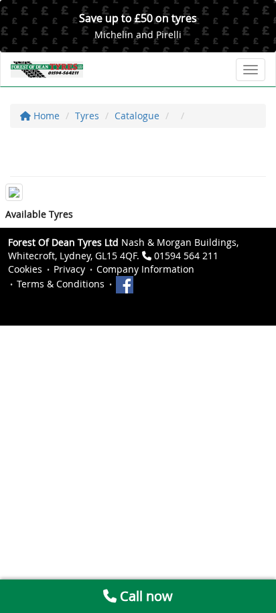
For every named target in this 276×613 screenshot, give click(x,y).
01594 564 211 (186, 255)
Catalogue (137, 115)
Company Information (145, 269)
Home (45, 115)
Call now (145, 596)
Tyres (87, 115)
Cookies (25, 269)
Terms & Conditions (61, 283)
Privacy (69, 269)
